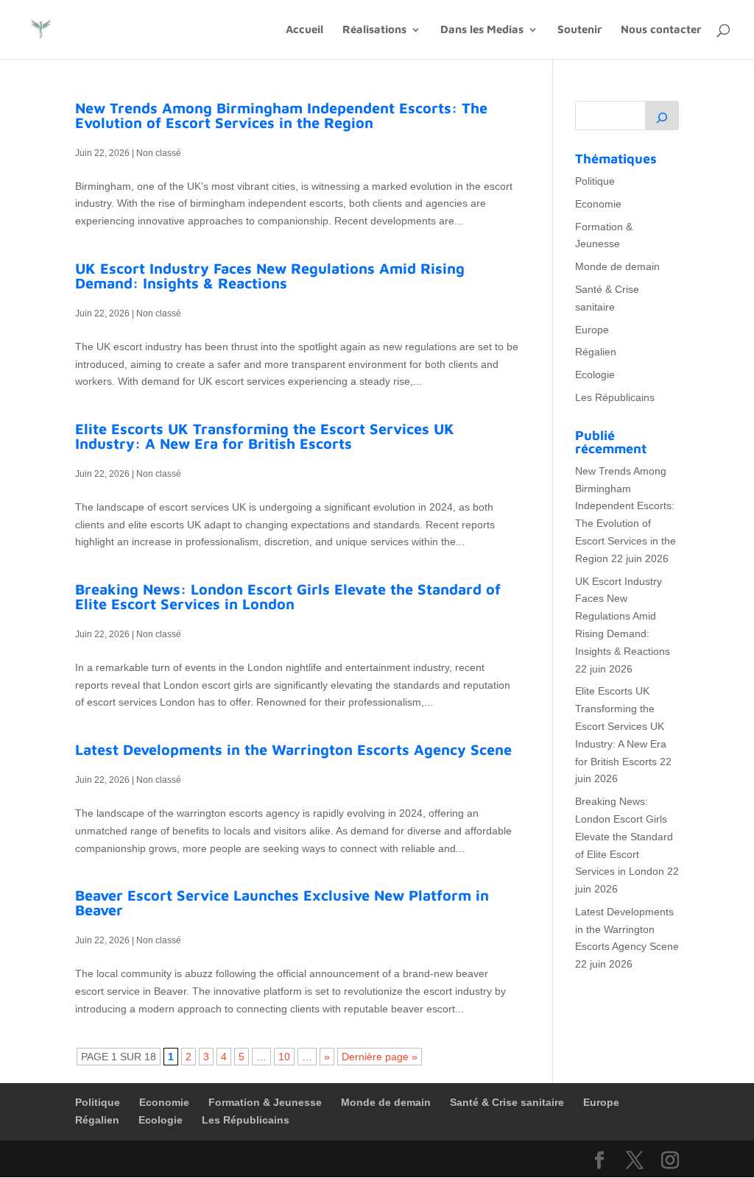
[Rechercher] (662, 115)
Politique (595, 181)
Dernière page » (379, 1056)
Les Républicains (615, 397)
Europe (592, 330)
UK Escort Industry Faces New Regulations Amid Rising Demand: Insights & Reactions (270, 275)
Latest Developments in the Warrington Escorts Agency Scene (293, 749)
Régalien (595, 352)
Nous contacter (661, 29)
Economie (598, 204)
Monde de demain (617, 266)
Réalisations (374, 29)
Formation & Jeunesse (265, 1102)
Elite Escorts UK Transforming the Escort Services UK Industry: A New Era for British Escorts (264, 436)
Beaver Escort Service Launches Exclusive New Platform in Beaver (282, 902)
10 (284, 1056)
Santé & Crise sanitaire (507, 1102)
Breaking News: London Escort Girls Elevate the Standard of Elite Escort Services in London (288, 596)
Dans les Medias (482, 29)
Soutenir (579, 29)
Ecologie (595, 374)
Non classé (158, 153)
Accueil (304, 29)
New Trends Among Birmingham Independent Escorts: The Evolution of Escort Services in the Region (281, 115)
